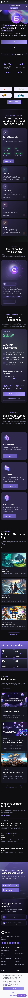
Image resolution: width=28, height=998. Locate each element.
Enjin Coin (3, 964)
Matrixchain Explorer (20, 967)
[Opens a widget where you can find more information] (22, 995)
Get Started (8, 456)
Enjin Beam (4, 961)
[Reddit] (15, 943)
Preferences (14, 995)
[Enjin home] (5, 932)
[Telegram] (5, 943)
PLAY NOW (14, 8)
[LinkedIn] (13, 943)
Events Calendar (19, 953)
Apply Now (8, 516)
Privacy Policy (7, 984)
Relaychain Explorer (19, 964)
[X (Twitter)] (7, 943)
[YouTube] (10, 943)
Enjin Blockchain (5, 950)
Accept (14, 988)
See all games (5, 548)
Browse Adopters (14, 102)
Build (14, 42)
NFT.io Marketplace (6, 958)
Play (14, 47)
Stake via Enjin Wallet (14, 398)
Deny (13, 992)
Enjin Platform (4, 956)
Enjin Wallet (4, 953)
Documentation (18, 956)
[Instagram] (18, 943)
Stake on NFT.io (14, 394)
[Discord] (2, 943)
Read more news (6, 688)
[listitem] (14, 564)
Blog (16, 950)
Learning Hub (18, 958)
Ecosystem (17, 961)
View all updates (6, 815)
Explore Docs (9, 486)
